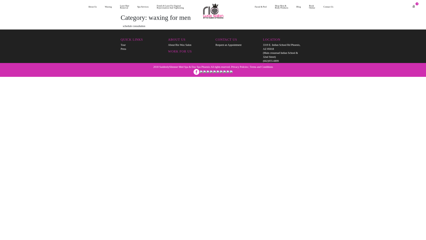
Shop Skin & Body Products (281, 7)
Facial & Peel (261, 7)
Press (123, 49)
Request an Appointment (228, 45)
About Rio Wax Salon (179, 45)
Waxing (108, 7)
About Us (92, 7)
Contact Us (328, 7)
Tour (123, 45)
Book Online (312, 7)
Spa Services (143, 7)
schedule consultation (134, 26)
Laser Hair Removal (124, 7)
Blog (298, 7)
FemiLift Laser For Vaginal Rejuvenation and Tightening (170, 7)
